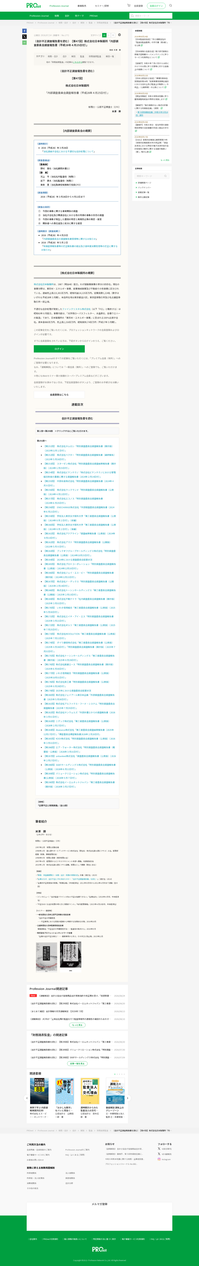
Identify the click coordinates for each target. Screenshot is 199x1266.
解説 (82, 22)
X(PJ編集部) (167, 1154)
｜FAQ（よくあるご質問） (160, 1239)
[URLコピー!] (24, 43)
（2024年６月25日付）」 (55, 502)
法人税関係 (70, 1173)
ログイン (59, 348)
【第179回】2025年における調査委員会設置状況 (67, 690)
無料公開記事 (143, 197)
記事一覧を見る (77, 1063)
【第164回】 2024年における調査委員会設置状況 (68, 559)
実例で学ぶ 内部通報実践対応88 (39, 1109)
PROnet (30, 22)
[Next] (127, 1098)
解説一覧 (110, 56)
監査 (91, 22)
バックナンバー (144, 187)
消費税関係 (31, 1183)
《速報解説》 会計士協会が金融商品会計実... (124, 1148)
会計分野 (69, 1183)
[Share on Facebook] (24, 32)
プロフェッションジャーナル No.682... (121, 1164)
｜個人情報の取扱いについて (74, 1239)
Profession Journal (59, 5)
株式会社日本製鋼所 (43, 284)
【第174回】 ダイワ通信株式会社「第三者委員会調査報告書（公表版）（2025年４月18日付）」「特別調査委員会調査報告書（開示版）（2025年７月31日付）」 (80, 647)
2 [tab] (117, 1074)
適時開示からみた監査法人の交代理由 (89, 1110)
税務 (57, 15)
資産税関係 (70, 1178)
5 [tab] (124, 1074)
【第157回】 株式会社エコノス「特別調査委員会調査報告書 (73, 498)
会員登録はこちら (59, 394)
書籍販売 (82, 5)
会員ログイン (156, 5)
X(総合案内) (167, 1148)
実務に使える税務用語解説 (41, 1167)
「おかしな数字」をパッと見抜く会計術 (64, 1110)
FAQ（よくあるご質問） (75, 1154)
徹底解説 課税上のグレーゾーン (115, 1109)
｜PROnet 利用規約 (49, 1239)
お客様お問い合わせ (35, 1159)
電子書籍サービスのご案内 (38, 1154)
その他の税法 (32, 1188)
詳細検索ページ (144, 182)
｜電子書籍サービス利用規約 (132, 1239)
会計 (67, 15)
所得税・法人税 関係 (35, 1178)
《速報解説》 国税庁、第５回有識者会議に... (124, 1154)
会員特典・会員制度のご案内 (39, 1149)
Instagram (166, 1159)
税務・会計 (63, 22)
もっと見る (77, 1024)
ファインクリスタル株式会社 (76, 308)
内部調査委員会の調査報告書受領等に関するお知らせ (69, 238)
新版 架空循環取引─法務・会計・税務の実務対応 (58, 875)
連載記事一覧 (143, 192)
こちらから (77, 62)
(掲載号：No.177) (61, 35)
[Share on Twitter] (24, 38)
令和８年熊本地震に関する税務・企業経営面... (124, 1159)
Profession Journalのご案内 (77, 1149)
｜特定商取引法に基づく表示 (103, 1239)
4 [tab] (121, 1074)
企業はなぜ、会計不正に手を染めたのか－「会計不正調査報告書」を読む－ (67, 879)
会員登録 (138, 5)
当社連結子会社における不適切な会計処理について (68, 151)
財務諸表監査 (102, 22)
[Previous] (27, 1098)
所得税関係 (31, 1173)
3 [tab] (119, 1074)
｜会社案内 (32, 1239)
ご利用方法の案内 (36, 1144)
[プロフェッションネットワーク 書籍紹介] (46, 972)
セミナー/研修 (102, 5)
